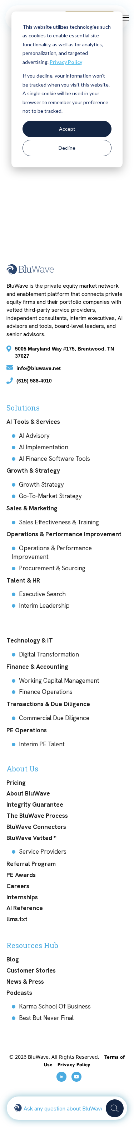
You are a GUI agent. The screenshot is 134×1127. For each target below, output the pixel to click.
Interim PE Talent (42, 744)
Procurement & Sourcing (52, 568)
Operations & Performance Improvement (63, 534)
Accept (67, 129)
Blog (12, 959)
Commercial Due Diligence (54, 718)
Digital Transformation (49, 654)
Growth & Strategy (33, 470)
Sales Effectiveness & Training (59, 522)
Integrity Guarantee (34, 804)
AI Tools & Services (33, 422)
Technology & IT (29, 640)
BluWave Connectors (36, 827)
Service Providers (42, 851)
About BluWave (28, 793)
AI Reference (24, 908)
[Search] (115, 1108)
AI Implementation (43, 447)
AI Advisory (34, 436)
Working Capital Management (59, 681)
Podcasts (19, 993)
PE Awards (21, 875)
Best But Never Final (46, 1018)
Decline (67, 148)
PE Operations (26, 730)
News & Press (25, 981)
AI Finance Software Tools (54, 459)
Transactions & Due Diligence (48, 704)
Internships (22, 897)
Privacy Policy (66, 62)
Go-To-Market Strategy (50, 496)
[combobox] (63, 1108)
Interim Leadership (44, 605)
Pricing (16, 783)
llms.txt (17, 919)
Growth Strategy (41, 484)
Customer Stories (31, 970)
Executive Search (42, 594)
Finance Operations (46, 692)
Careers (17, 886)
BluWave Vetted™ (31, 838)
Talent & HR (23, 580)
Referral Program (31, 864)
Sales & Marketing (32, 508)
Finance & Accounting (37, 667)
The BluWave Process (37, 816)
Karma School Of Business (55, 1006)
